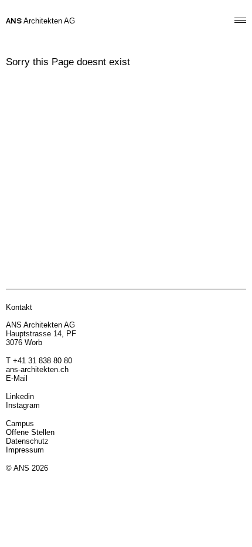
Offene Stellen (30, 432)
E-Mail (17, 378)
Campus (20, 423)
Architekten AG (40, 20)
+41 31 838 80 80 (42, 360)
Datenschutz (27, 441)
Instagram (23, 405)
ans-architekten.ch (37, 369)
